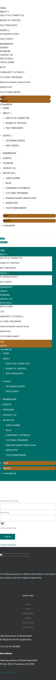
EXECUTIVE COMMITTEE (12, 15)
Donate (28, 618)
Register (4, 101)
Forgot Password (8, 545)
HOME (3, 8)
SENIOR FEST (6, 87)
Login (2, 97)
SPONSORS (5, 51)
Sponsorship (28, 622)
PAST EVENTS (6, 39)
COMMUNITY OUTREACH (12, 72)
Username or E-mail (9, 501)
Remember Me (9, 528)
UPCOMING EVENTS (9, 34)
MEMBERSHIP (6, 44)
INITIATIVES (6, 59)
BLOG (2, 67)
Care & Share (28, 627)
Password (4, 513)
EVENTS (4, 30)
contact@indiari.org (9, 672)
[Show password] (2, 523)
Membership (28, 613)
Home (28, 604)
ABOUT (3, 12)
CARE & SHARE (7, 62)
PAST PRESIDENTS (9, 25)
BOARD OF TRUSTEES (10, 20)
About (28, 609)
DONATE (4, 48)
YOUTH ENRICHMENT (10, 92)
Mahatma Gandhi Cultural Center (15, 82)
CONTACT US (6, 55)
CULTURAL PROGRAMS (11, 77)
